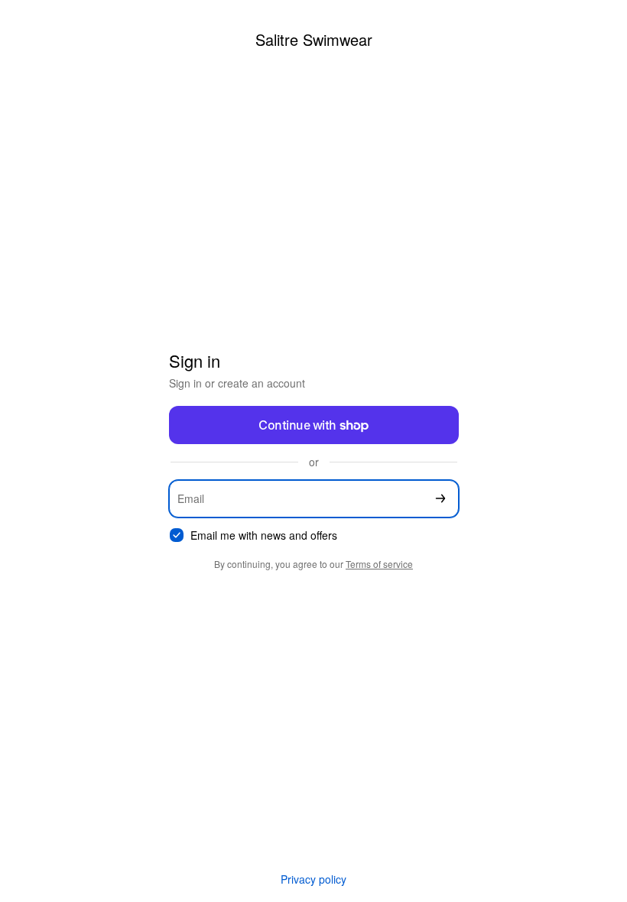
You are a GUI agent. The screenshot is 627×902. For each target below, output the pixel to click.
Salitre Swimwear (313, 39)
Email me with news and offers (263, 535)
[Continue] (440, 498)
